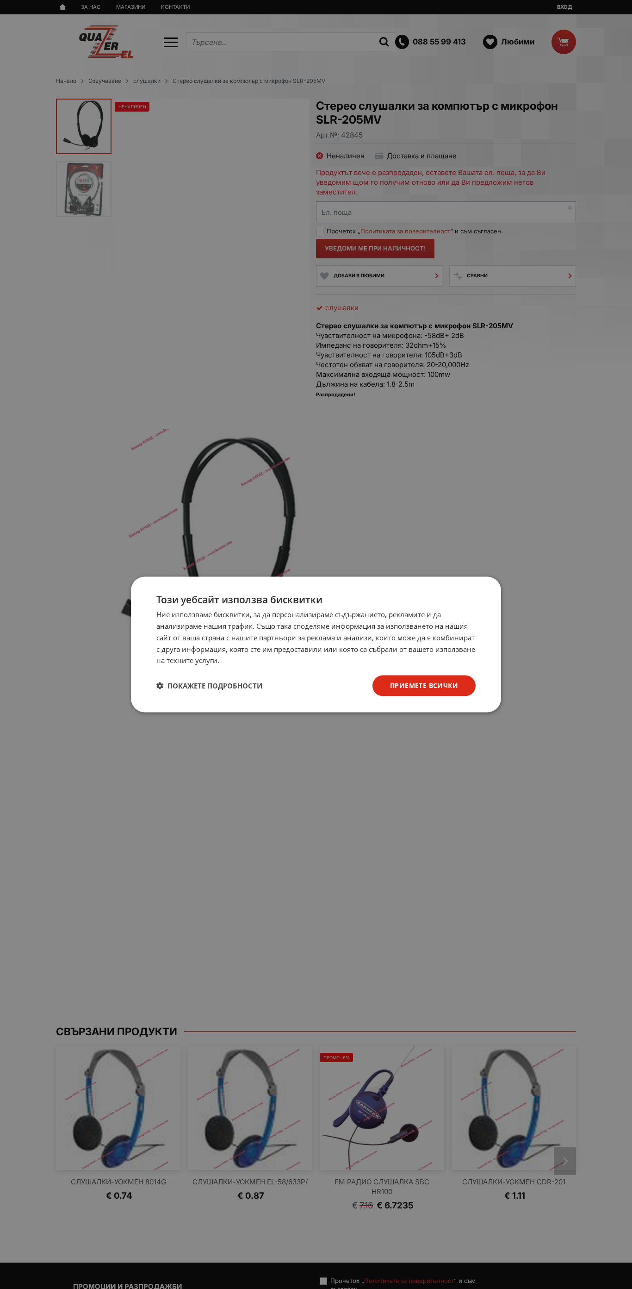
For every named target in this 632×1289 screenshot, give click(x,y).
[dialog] (316, 645)
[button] (209, 686)
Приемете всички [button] (424, 685)
